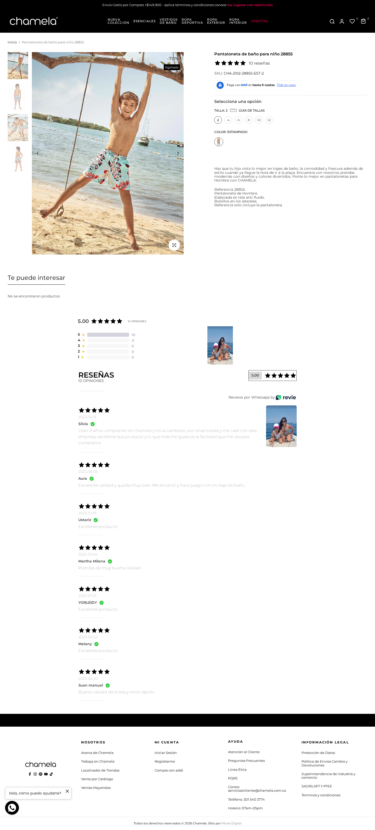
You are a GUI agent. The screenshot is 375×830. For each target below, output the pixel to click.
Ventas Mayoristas (96, 788)
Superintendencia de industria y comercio (328, 775)
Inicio (12, 42)
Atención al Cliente (244, 752)
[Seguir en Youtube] (46, 774)
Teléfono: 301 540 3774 (246, 799)
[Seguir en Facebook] (30, 774)
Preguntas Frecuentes (246, 761)
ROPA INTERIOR (238, 21)
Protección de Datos (318, 753)
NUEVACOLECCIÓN (118, 21)
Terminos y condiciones (321, 795)
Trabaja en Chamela (98, 761)
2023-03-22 (88, 637)
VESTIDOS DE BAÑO (169, 21)
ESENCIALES (144, 21)
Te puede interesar (36, 277)
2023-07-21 (87, 595)
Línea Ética (237, 769)
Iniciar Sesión (166, 753)
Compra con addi (169, 770)
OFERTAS (259, 21)
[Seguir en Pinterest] (41, 774)
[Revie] (286, 397)
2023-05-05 (88, 471)
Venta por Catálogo (97, 779)
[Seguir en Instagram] (35, 774)
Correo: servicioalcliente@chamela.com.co (257, 788)
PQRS (233, 778)
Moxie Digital (231, 823)
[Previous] (41, 153)
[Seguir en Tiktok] (51, 774)
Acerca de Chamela (97, 753)
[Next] (174, 153)
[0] (352, 21)
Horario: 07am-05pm (245, 808)
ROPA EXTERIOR (216, 21)
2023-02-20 (88, 678)
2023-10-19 (87, 417)
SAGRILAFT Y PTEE (317, 786)
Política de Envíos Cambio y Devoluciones (324, 763)
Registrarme (165, 761)
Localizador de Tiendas (100, 770)
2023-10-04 (87, 554)
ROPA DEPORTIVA (192, 21)
